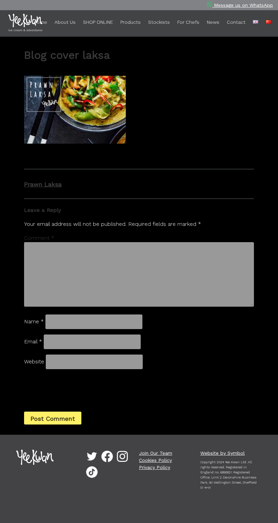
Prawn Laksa (43, 184)
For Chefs (188, 22)
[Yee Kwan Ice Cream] (15, 24)
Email (33, 341)
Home (40, 22)
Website (34, 361)
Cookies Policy (155, 460)
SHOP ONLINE (98, 22)
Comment (39, 238)
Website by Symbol (222, 453)
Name (34, 321)
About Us (65, 22)
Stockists (159, 22)
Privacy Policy (154, 467)
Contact (236, 22)
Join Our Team (155, 453)
